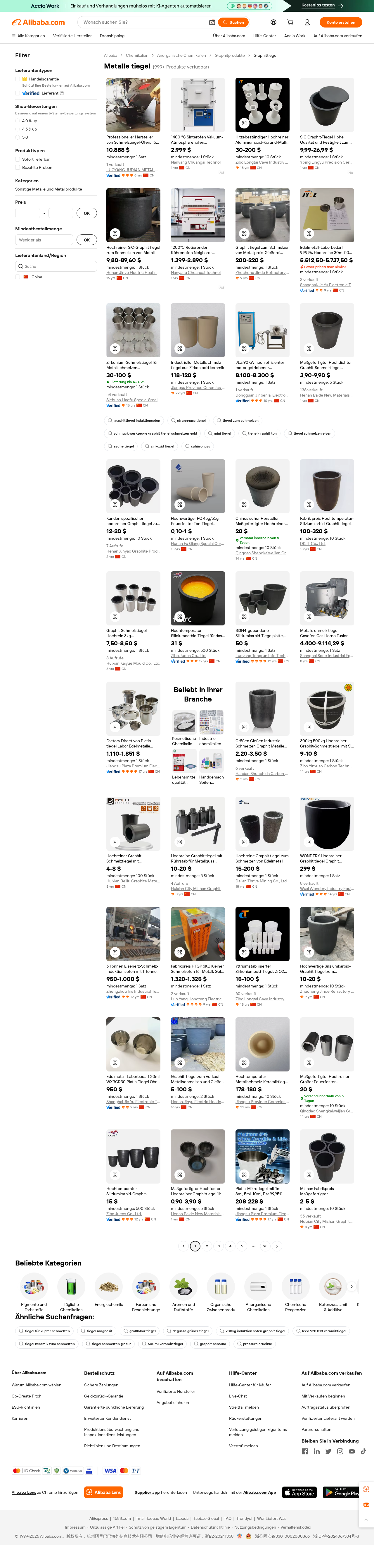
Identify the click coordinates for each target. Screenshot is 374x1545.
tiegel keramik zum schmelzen (50, 1344)
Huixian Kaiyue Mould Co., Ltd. (133, 663)
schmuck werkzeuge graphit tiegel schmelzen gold (155, 433)
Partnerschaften (316, 1429)
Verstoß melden (243, 1445)
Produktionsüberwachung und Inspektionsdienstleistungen (111, 1432)
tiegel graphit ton (262, 433)
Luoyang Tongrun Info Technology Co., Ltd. (263, 655)
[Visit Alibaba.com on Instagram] (340, 1451)
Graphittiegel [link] (265, 55)
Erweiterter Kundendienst (107, 1418)
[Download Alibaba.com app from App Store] (299, 1492)
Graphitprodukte (230, 55)
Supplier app (147, 1492)
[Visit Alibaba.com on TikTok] (363, 1451)
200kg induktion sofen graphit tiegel (255, 1331)
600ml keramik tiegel (165, 1344)
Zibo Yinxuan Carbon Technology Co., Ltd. (327, 766)
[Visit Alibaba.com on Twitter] (328, 1451)
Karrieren (20, 1418)
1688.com (122, 1518)
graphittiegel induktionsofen (137, 421)
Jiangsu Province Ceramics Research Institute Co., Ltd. (198, 387)
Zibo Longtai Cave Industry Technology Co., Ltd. (263, 162)
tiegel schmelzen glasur (111, 1344)
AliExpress (98, 1518)
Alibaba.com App (259, 1492)
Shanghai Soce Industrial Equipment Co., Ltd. (327, 655)
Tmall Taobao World (153, 1518)
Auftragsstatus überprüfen (326, 1407)
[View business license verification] (240, 1536)
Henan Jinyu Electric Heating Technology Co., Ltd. (133, 272)
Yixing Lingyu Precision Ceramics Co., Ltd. (327, 162)
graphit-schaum (213, 1344)
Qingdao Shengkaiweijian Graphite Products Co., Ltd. (263, 553)
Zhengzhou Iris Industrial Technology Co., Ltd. (133, 991)
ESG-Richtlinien (26, 1407)
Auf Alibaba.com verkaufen (326, 1385)
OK (87, 213)
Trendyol (244, 1518)
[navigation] (56, 651)
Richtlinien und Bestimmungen (112, 1445)
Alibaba (110, 55)
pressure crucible (257, 1344)
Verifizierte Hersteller (176, 1391)
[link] (366, 1489)
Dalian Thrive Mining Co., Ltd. (262, 881)
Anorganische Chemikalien (181, 55)
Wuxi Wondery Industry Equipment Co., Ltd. (327, 888)
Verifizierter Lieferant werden (328, 1418)
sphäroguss (200, 446)
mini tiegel (222, 433)
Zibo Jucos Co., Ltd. (188, 655)
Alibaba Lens (24, 1492)
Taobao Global (206, 1518)
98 (265, 1246)
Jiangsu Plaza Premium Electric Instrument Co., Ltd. (133, 766)
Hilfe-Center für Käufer (250, 1385)
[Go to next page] (277, 1246)
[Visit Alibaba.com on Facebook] (305, 1451)
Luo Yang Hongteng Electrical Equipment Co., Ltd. (198, 999)
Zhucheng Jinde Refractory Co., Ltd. (263, 272)
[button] (212, 22)
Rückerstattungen (245, 1418)
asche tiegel (124, 446)
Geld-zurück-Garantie (103, 1396)
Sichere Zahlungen (101, 1385)
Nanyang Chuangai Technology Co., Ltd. (198, 162)
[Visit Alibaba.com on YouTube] (351, 1451)
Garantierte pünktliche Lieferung (114, 1407)
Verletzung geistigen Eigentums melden (258, 1432)
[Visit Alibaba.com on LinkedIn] (316, 1451)
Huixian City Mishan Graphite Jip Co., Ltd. (198, 888)
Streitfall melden (244, 1407)
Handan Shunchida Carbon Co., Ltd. (263, 773)
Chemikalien (137, 55)
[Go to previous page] (183, 1246)
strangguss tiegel (191, 421)
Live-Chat (238, 1396)
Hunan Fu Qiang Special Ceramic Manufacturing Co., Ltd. (198, 543)
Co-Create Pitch (26, 1396)
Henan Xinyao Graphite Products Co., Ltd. (133, 551)
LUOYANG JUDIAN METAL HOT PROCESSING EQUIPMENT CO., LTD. (133, 169)
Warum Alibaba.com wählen (36, 1385)
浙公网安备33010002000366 (282, 1536)
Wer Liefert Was (271, 1518)
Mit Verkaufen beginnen (323, 1396)
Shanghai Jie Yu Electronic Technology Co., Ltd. (327, 284)
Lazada (182, 1518)
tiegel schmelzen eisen (312, 433)
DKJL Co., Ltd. (312, 543)
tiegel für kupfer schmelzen (47, 1331)
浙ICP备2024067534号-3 (336, 1536)
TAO (227, 1518)
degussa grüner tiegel (191, 1331)
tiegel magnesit (99, 1331)
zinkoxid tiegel (162, 446)
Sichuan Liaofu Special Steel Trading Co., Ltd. (133, 399)
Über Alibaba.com (29, 1372)
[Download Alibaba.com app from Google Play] (342, 1492)
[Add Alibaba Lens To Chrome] (103, 1492)
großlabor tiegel (142, 1331)
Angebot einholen (173, 1402)
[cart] (291, 23)
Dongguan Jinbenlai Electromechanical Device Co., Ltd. (263, 395)
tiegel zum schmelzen (241, 421)
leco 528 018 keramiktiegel (324, 1331)
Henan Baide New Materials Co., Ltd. (327, 395)
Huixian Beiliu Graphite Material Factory (133, 881)
